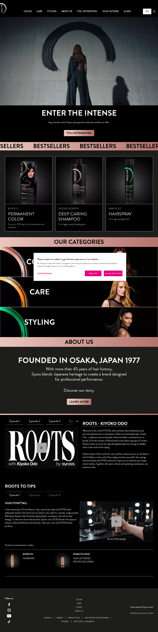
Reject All (93, 273)
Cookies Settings (44, 273)
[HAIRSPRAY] (129, 193)
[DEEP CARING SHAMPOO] (79, 193)
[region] (80, 267)
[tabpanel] (41, 448)
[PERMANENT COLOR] (28, 193)
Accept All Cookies (113, 273)
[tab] (14, 421)
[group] (79, 193)
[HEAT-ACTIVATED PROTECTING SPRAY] (79, 561)
